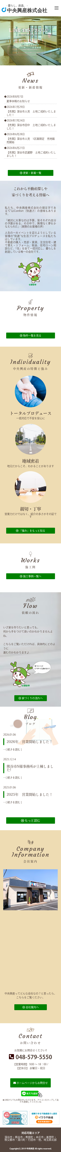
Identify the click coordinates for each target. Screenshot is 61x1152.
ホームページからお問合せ (32, 1083)
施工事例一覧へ (31, 576)
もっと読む (32, 820)
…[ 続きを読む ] (12, 749)
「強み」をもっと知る (32, 530)
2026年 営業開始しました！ (30, 741)
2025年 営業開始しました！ (30, 794)
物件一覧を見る (31, 335)
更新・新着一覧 (31, 173)
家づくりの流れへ (32, 698)
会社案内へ (32, 1007)
